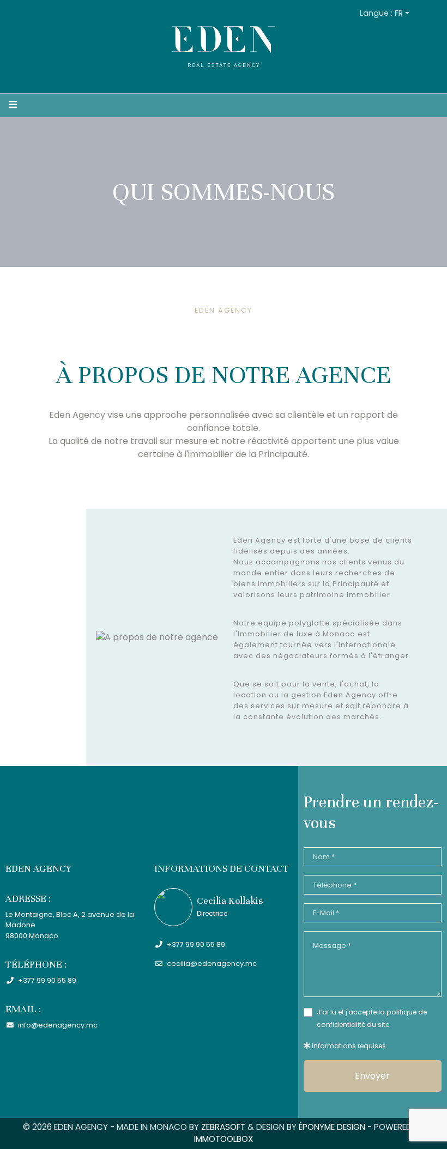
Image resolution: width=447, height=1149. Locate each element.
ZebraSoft (223, 1127)
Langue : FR (381, 13)
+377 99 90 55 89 (46, 980)
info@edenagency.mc (57, 1025)
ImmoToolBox (223, 1139)
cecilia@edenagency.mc (211, 963)
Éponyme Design (332, 1127)
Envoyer (372, 1075)
